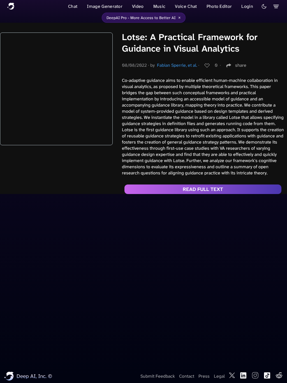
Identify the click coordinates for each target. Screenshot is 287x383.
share (240, 65)
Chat (72, 6)
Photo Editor (219, 6)
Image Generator (104, 6)
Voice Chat (186, 6)
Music (159, 6)
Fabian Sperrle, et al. (177, 65)
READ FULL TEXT (203, 189)
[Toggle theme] (264, 6)
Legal (219, 376)
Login (247, 6)
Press (204, 376)
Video (138, 6)
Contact (186, 376)
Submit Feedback (157, 376)
